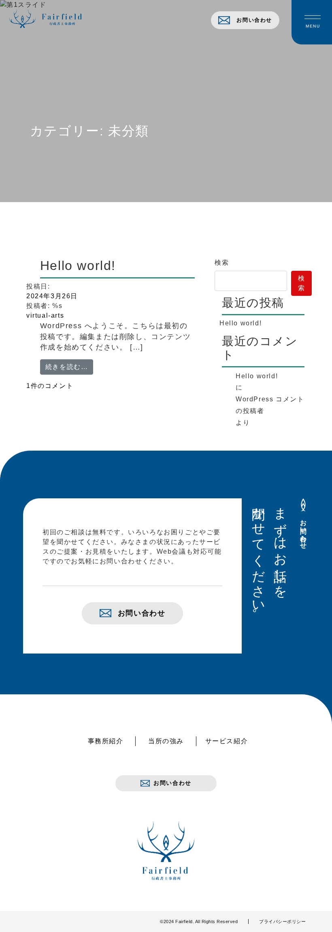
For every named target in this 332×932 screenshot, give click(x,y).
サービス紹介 (226, 741)
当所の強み (166, 741)
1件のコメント (55, 385)
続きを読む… (69, 366)
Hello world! (78, 265)
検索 (222, 262)
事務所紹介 (105, 741)
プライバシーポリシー (282, 921)
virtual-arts (45, 315)
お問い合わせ (254, 20)
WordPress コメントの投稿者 (270, 405)
